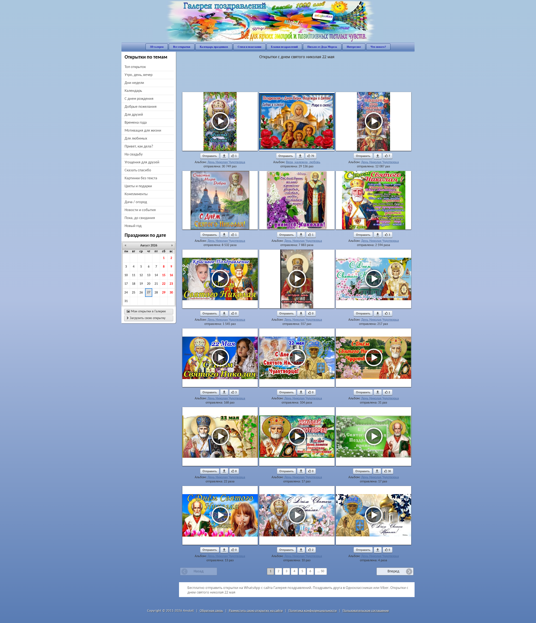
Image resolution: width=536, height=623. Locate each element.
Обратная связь (211, 611)
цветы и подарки (138, 186)
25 (133, 292)
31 (126, 301)
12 (141, 275)
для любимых (136, 139)
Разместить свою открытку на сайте (256, 611)
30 (171, 292)
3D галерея (157, 46)
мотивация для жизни (143, 131)
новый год (133, 226)
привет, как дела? (139, 147)
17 (126, 284)
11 (133, 275)
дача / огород (136, 202)
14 (156, 275)
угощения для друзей (142, 162)
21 (156, 284)
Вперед (393, 571)
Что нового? (378, 46)
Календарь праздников (214, 46)
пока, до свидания (140, 218)
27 (148, 292)
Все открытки (181, 46)
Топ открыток (135, 67)
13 (148, 275)
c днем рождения (139, 99)
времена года (136, 123)
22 (163, 284)
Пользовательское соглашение (366, 611)
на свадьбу (134, 154)
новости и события (140, 210)
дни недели (134, 83)
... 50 (320, 571)
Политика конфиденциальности (313, 611)
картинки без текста (141, 178)
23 (171, 284)
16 (171, 275)
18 (133, 284)
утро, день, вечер (138, 75)
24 (126, 292)
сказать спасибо (138, 170)
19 (141, 284)
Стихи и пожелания (249, 46)
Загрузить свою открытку (146, 318)
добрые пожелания (141, 107)
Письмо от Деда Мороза (322, 46)
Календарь (133, 91)
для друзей (134, 115)
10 (126, 275)
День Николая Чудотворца (226, 162)
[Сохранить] (224, 156)
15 (163, 275)
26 (141, 292)
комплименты (136, 194)
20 (148, 284)
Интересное (354, 46)
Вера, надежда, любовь (303, 162)
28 (156, 292)
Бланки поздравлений (284, 46)
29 (163, 292)
